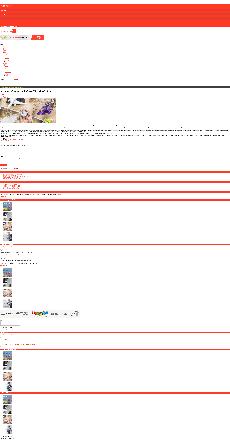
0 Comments (5, 97)
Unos (8, 438)
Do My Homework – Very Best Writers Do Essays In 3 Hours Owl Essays (17, 176)
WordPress (16, 438)
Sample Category (5, 96)
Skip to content (3, 0)
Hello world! (7, 140)
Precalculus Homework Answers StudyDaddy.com (12, 174)
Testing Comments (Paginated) (14, 185)
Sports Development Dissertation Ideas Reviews (12, 178)
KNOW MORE (3, 265)
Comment (2, 154)
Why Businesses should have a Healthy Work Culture (16, 139)
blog (2, 337)
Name (1, 156)
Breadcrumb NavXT (6, 82)
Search (1, 26)
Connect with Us (3, 196)
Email (1, 158)
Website (1, 160)
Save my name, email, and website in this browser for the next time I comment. (17, 162)
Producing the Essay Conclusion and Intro (11, 175)
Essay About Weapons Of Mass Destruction (11, 177)
